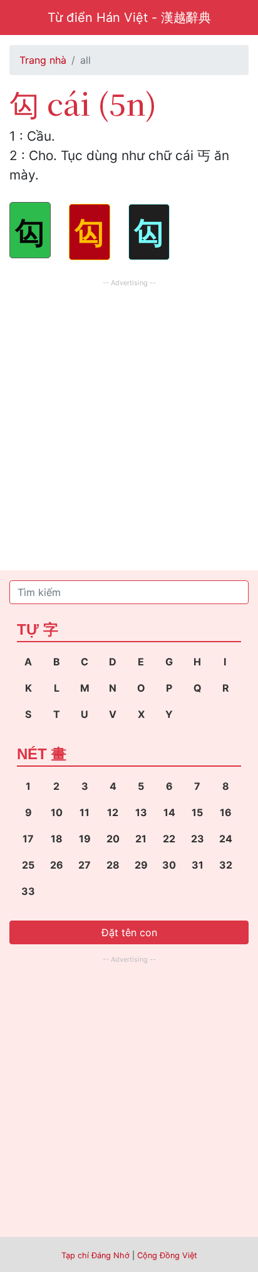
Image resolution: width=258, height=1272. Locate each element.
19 (85, 838)
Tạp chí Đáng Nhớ (95, 1255)
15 (197, 812)
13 (141, 812)
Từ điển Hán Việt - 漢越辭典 (129, 17)
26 (56, 865)
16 (226, 812)
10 (57, 812)
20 (113, 838)
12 (112, 812)
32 (225, 865)
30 (169, 865)
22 (169, 838)
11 (85, 812)
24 (225, 838)
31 (198, 865)
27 (84, 865)
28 (113, 865)
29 (141, 865)
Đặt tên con (129, 932)
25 (28, 865)
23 (197, 838)
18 (57, 838)
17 (28, 838)
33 (28, 891)
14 (169, 812)
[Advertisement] (129, 419)
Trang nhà (42, 60)
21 (141, 838)
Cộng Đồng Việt (167, 1255)
